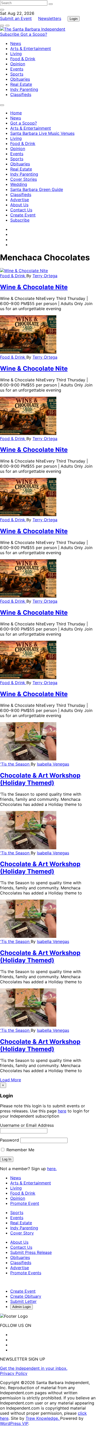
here (62, 1110)
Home (16, 112)
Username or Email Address (27, 1125)
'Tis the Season (15, 764)
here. (52, 1168)
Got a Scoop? (33, 34)
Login (74, 19)
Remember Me (19, 1149)
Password (9, 1140)
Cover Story (22, 1232)
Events (16, 68)
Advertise (19, 199)
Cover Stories (23, 179)
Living (16, 53)
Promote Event (24, 1203)
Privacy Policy (13, 1373)
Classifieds (20, 94)
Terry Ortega (45, 275)
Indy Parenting (24, 89)
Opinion (17, 63)
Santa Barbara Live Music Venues (42, 133)
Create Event (23, 214)
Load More (10, 1079)
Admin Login (21, 1307)
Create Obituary (25, 1296)
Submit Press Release (31, 1252)
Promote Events (25, 1272)
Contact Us (21, 209)
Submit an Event (16, 18)
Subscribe (10, 34)
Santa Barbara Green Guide (36, 189)
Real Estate (21, 84)
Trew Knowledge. (43, 1418)
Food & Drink (22, 58)
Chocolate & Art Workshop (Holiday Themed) (40, 779)
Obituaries (20, 79)
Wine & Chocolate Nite (34, 287)
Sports (16, 74)
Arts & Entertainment (30, 48)
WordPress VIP (14, 1423)
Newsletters (49, 18)
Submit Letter (23, 1301)
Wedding (18, 184)
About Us (19, 204)
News (15, 43)
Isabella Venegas (53, 764)
